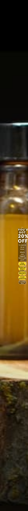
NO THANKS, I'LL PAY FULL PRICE (22, 282)
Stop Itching (22, 264)
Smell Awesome (22, 278)
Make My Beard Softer (22, 268)
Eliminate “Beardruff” (22, 273)
